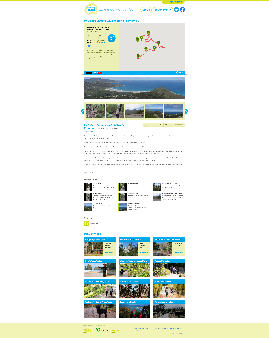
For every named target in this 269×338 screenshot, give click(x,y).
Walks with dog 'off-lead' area (98, 302)
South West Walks (93, 261)
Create (146, 9)
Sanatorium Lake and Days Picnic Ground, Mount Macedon (181, 239)
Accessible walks (162, 261)
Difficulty (90, 40)
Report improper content (154, 124)
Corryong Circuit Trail (95, 239)
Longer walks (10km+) (130, 282)
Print (181, 72)
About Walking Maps (141, 328)
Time (89, 36)
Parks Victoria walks (164, 302)
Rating (89, 42)
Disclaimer (170, 328)
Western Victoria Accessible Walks (135, 261)
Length (89, 38)
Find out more (88, 131)
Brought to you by (87, 325)
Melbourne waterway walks (97, 282)
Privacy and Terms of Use (158, 328)
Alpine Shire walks (163, 282)
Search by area (163, 9)
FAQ (136, 330)
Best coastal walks (128, 302)
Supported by (102, 325)
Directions (93, 46)
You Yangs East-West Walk (132, 239)
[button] (146, 49)
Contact (178, 328)
